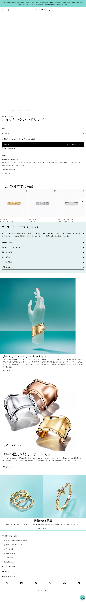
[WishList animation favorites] (77, 10)
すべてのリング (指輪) (24, 110)
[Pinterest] (36, 583)
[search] (8, 10)
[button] (2, 10)
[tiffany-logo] (43, 10)
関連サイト (5, 571)
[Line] (79, 583)
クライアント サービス (9, 536)
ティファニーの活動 (8, 566)
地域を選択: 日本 (7, 576)
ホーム (3, 110)
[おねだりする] (2, 123)
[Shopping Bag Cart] (83, 10)
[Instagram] (7, 583)
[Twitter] (50, 583)
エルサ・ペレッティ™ (9, 116)
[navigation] (2, 10)
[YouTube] (65, 583)
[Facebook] (22, 583)
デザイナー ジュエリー (12, 110)
